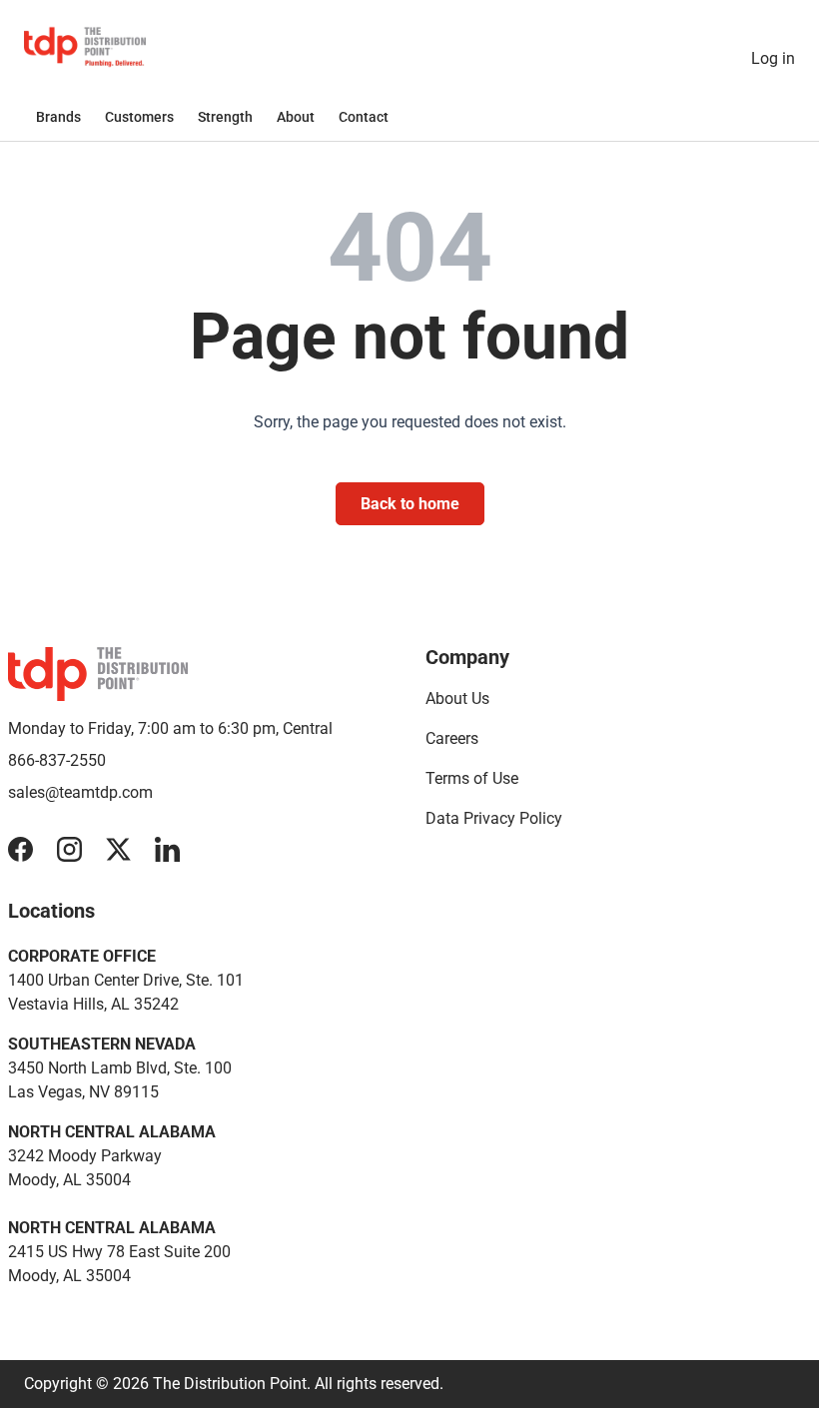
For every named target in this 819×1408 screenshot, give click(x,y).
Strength (225, 117)
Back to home (410, 503)
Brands (58, 117)
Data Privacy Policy (493, 818)
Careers (451, 738)
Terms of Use (471, 778)
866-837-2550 (57, 760)
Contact (364, 117)
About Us (457, 698)
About (296, 117)
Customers (139, 117)
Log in (773, 58)
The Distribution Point (230, 1383)
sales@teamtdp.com (80, 792)
